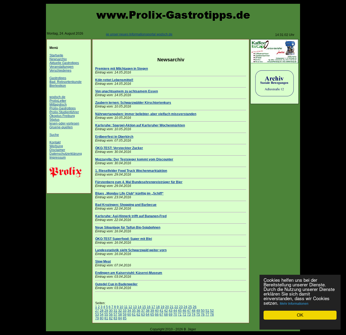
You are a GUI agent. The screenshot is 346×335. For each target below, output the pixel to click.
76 (203, 314)
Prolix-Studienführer (64, 112)
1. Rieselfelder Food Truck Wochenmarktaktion (131, 171)
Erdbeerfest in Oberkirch (114, 137)
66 (157, 314)
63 (143, 314)
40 (157, 311)
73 (189, 314)
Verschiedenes (60, 70)
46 (184, 311)
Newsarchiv (58, 59)
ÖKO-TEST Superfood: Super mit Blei (123, 239)
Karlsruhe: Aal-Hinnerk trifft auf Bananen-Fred (131, 216)
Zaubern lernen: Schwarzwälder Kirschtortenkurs (133, 103)
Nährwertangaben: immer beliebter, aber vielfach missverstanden (145, 114)
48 (193, 311)
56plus (54, 120)
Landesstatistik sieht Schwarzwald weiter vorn (131, 250)
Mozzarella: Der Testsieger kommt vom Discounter (134, 159)
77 (207, 314)
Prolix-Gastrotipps (62, 108)
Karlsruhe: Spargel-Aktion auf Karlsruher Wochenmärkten (140, 125)
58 (120, 314)
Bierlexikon (57, 86)
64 (147, 314)
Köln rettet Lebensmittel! (114, 80)
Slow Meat (103, 261)
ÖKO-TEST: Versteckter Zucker (119, 148)
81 (106, 318)
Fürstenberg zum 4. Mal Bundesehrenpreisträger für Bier (138, 182)
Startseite (56, 55)
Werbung (56, 146)
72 (184, 314)
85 (125, 318)
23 (181, 307)
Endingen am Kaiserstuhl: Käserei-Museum (128, 273)
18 (158, 307)
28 (102, 311)
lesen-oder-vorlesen (64, 123)
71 (180, 314)
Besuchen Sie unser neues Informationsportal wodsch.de (126, 34)
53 (97, 314)
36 (138, 311)
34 (129, 311)
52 (212, 311)
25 (190, 307)
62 (138, 314)
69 (170, 314)
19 (162, 307)
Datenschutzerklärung (65, 154)
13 (135, 307)
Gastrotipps (57, 78)
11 (126, 307)
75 (198, 314)
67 (161, 314)
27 (97, 311)
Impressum (57, 157)
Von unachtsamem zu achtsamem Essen (126, 91)
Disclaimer (57, 150)
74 (193, 314)
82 (111, 318)
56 (111, 314)
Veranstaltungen (61, 67)
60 (129, 314)
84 (120, 318)
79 (97, 318)
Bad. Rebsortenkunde (65, 82)
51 (207, 311)
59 (125, 314)
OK (300, 315)
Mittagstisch (58, 104)
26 (195, 307)
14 (139, 307)
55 (106, 314)
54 (102, 314)
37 (143, 311)
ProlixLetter (57, 101)
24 (185, 307)
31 (115, 311)
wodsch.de (57, 97)
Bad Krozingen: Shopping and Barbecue (126, 205)
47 (189, 311)
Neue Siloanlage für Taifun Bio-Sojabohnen (127, 227)
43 (170, 311)
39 (152, 311)
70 (175, 314)
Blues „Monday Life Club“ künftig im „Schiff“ (129, 193)
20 (167, 307)
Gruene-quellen (61, 127)
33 (125, 311)
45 (180, 311)
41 (161, 311)
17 (153, 307)
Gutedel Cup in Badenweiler (116, 284)
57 (115, 314)
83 (115, 318)
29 (106, 311)
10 (121, 307)
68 (166, 314)
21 (172, 307)
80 (102, 318)
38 (147, 311)
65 (152, 314)
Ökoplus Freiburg (62, 116)
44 (175, 311)
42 (166, 311)
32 (120, 311)
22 (176, 307)
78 (212, 314)
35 (134, 311)
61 (134, 314)
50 (203, 311)
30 (111, 311)
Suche (54, 135)
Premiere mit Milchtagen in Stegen (121, 69)
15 (144, 307)
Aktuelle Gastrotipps (64, 63)
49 (198, 311)
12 (130, 307)
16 (149, 307)
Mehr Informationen (294, 304)
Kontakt (55, 142)
